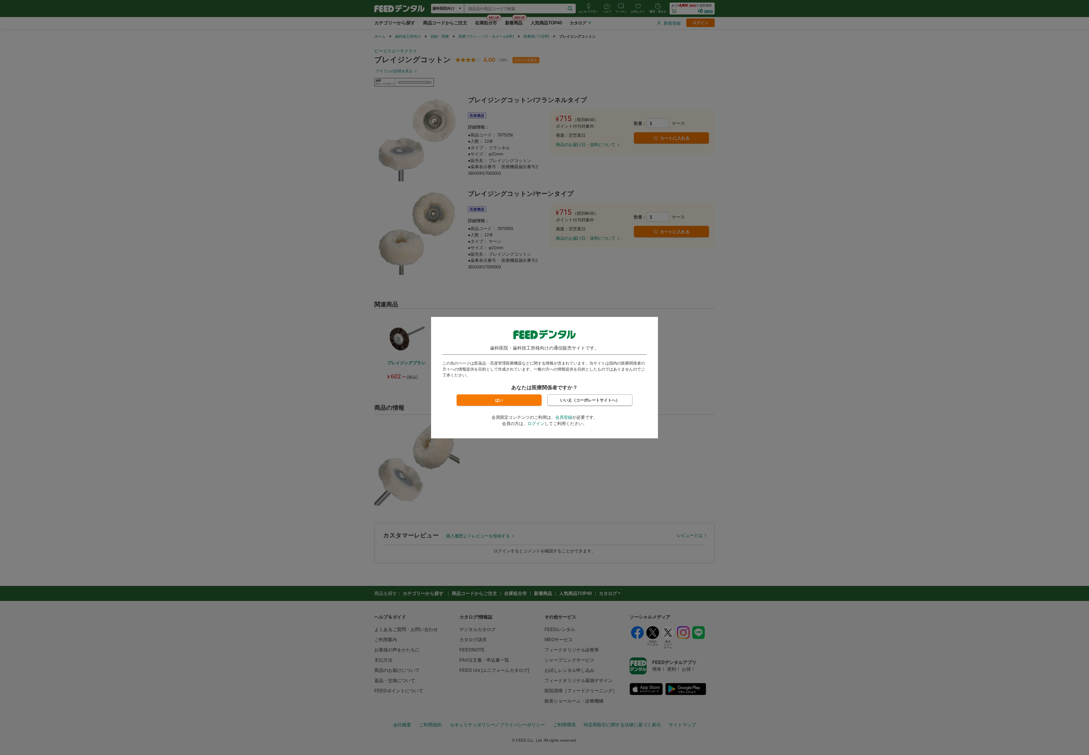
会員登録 (563, 417)
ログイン (535, 423)
